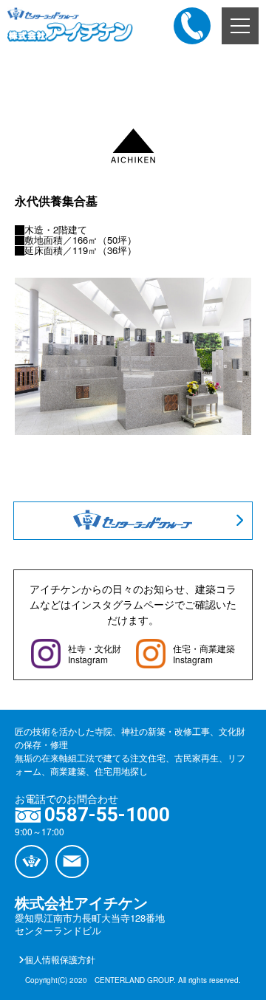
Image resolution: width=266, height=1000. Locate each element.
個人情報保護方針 (59, 959)
